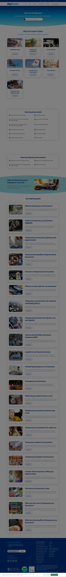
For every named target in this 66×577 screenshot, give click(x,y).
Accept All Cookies (54, 574)
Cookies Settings (46, 574)
